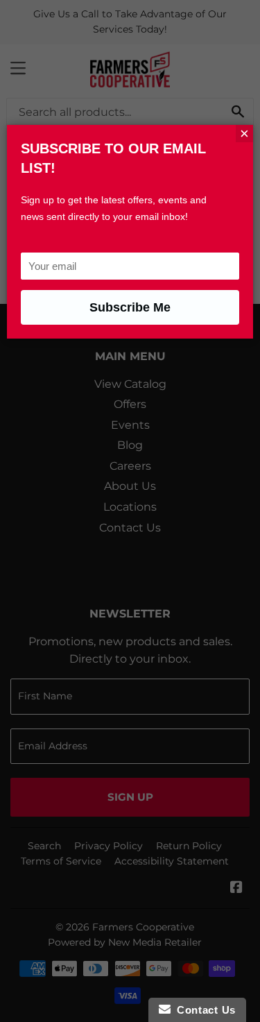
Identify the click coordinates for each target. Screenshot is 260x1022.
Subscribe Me (130, 307)
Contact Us (203, 1010)
